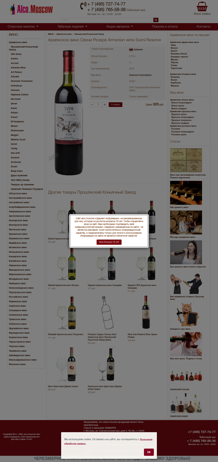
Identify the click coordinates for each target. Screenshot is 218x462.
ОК (149, 452)
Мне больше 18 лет (109, 242)
